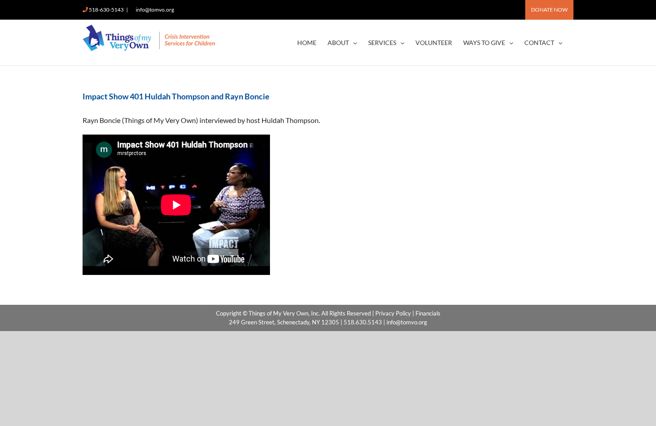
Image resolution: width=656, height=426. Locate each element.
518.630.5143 (363, 322)
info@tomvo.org (155, 9)
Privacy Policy (393, 313)
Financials (427, 313)
